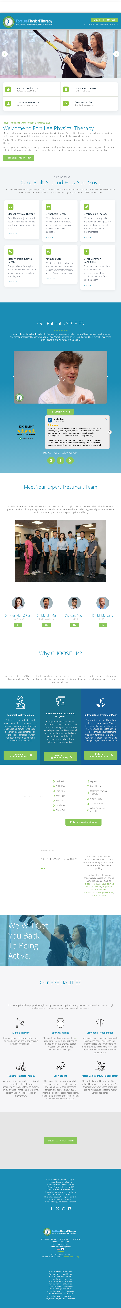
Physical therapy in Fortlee (59, 1182)
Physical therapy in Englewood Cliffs (59, 1192)
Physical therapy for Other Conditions (60, 1299)
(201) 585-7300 (63, 1242)
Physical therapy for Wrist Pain (60, 1281)
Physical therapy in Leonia (59, 1199)
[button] (60, 54)
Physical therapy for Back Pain (60, 1271)
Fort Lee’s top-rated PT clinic (26, 91)
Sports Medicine (60, 1032)
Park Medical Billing (71, 1257)
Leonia (101, 884)
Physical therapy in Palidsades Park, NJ (60, 1202)
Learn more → (13, 233)
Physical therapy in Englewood (59, 1184)
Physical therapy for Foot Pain (60, 1276)
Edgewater (89, 892)
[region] (60, 54)
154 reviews (30, 434)
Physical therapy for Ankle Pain (60, 1274)
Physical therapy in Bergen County (59, 1179)
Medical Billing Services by (52, 1257)
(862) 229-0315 (63, 1244)
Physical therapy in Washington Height (59, 1197)
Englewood (96, 886)
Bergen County (100, 895)
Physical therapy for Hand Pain (60, 1284)
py (76, 1038)
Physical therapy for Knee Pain (60, 1279)
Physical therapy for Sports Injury (60, 1294)
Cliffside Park (101, 889)
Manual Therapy (21, 1032)
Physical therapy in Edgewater (59, 1187)
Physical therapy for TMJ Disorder (60, 1296)
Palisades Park (90, 884)
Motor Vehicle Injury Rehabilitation (100, 1075)
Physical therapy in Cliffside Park (58, 1189)
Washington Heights (104, 892)
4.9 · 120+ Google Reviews (28, 88)
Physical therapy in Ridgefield (59, 1194)
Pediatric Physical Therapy (21, 1075)
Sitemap (60, 1252)
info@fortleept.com (63, 1247)
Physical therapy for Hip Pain (61, 1289)
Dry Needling (60, 1075)
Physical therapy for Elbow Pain (60, 1286)
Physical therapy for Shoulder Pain (60, 1291)
